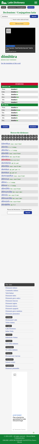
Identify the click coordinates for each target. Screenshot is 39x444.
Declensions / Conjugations (16, 7)
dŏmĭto (9, 147)
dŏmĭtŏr (11, 153)
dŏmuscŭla (11, 198)
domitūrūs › (33, 127)
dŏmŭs (10, 195)
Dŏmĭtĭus (11, 144)
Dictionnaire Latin (11, 320)
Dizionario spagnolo (12, 308)
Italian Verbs (9, 331)
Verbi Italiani (10, 293)
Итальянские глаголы (13, 356)
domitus (10, 169)
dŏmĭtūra (31, 7)
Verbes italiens (10, 322)
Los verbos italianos (12, 344)
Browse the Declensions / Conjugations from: (19, 209)
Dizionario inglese (11, 303)
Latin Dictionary (11, 328)
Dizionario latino (11, 295)
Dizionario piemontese (13, 314)
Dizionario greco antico (13, 298)
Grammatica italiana (12, 290)
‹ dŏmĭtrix (5, 127)
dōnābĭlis (8, 204)
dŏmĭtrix (10, 156)
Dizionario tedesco (11, 306)
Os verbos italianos (12, 350)
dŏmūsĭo (11, 201)
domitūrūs (10, 163)
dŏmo (8, 182)
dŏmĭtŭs (11, 166)
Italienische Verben (12, 337)
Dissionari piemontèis (12, 368)
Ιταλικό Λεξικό (10, 362)
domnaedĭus (13, 176)
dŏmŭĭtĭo (11, 188)
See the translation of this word (10, 63)
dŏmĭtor (9, 150)
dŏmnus (11, 179)
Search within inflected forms (21, 19)
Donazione (20, 23)
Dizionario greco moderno (14, 311)
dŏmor (8, 185)
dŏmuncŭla (11, 192)
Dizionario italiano (11, 288)
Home (3, 7)
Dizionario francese (12, 301)
